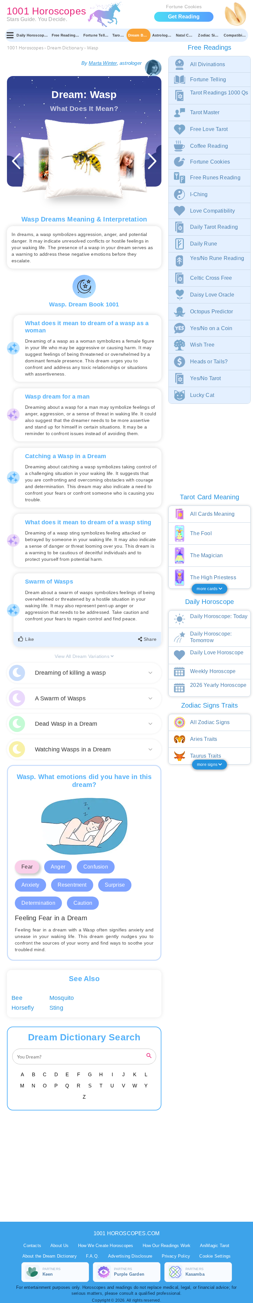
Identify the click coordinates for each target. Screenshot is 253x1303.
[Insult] (119, 165)
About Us (59, 1245)
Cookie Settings (215, 1256)
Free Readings (65, 35)
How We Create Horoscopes (105, 1245)
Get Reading (184, 16)
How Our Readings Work (167, 1245)
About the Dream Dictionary (49, 1256)
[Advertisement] (85, 1166)
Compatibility (236, 35)
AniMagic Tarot (215, 1245)
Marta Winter (103, 63)
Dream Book (139, 35)
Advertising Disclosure (130, 1256)
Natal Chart (186, 35)
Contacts (32, 1245)
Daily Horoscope (31, 35)
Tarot (117, 35)
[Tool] (48, 165)
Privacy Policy (176, 1256)
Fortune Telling (97, 35)
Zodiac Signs (209, 35)
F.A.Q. (92, 1256)
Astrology (161, 35)
